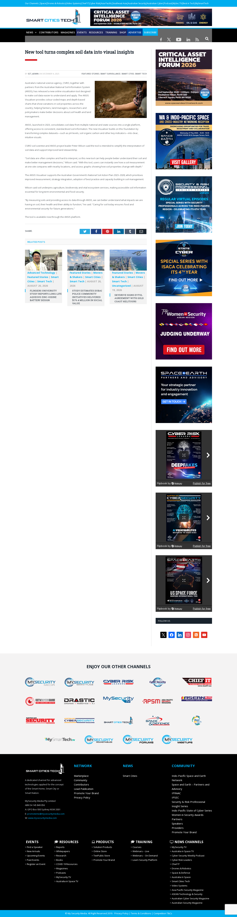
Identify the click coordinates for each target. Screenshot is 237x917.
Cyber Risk (95, 3)
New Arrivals (33, 851)
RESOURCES (96, 32)
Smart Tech (141, 73)
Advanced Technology (41, 272)
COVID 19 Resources (67, 864)
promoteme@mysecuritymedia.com (46, 813)
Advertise (134, 32)
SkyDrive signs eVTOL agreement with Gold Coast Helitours (129, 298)
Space (43, 3)
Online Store (100, 851)
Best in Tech (188, 3)
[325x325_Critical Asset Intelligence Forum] (184, 105)
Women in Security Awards (188, 815)
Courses (137, 847)
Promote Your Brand (86, 793)
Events (82, 32)
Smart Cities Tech (181, 881)
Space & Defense (181, 872)
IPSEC (175, 797)
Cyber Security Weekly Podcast (188, 855)
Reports (60, 847)
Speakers (177, 823)
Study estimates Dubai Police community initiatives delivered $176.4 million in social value (87, 297)
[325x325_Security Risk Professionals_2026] (184, 231)
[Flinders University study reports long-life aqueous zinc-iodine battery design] (43, 262)
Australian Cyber (155, 3)
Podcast (168, 3)
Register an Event (36, 864)
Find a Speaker (35, 847)
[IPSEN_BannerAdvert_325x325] (184, 422)
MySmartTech (202, 3)
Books (59, 859)
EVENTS (32, 842)
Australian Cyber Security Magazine (190, 898)
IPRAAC (176, 793)
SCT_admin (33, 73)
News (29, 32)
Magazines (68, 32)
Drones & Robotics (56, 3)
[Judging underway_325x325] (184, 358)
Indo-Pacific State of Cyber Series (192, 810)
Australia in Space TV (67, 881)
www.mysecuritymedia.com (42, 817)
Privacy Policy (82, 797)
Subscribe (150, 32)
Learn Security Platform (145, 859)
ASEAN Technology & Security (187, 894)
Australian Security (137, 3)
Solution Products (103, 847)
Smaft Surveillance (110, 73)
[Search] (207, 38)
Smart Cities (127, 73)
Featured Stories (90, 73)
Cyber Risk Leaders (182, 859)
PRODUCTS (104, 842)
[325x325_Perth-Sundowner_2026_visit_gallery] (184, 168)
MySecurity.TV (63, 877)
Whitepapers (63, 851)
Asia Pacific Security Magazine (188, 889)
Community (80, 780)
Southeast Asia (120, 3)
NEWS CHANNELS (188, 842)
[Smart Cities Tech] (53, 18)
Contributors (48, 32)
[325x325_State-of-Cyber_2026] (184, 295)
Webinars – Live (141, 851)
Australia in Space (181, 877)
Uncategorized (121, 285)
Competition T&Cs (163, 913)
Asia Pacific (106, 3)
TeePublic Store (102, 855)
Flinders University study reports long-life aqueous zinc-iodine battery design (46, 295)
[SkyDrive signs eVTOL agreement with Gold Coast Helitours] (128, 262)
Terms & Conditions (141, 913)
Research (61, 855)
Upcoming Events (36, 855)
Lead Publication (83, 789)
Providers (178, 828)
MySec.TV (177, 3)
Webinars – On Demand (145, 855)
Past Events (33, 859)
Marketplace (81, 775)
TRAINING (111, 32)
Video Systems (73, 3)
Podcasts (61, 872)
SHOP (123, 32)
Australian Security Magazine (187, 902)
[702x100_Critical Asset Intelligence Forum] (151, 25)
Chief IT (85, 3)
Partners (177, 819)
